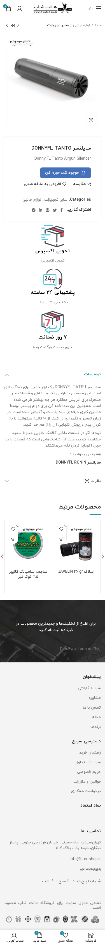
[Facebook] (61, 210)
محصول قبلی (18, 25)
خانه (97, 25)
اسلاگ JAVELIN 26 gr (76, 571)
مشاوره (95, 698)
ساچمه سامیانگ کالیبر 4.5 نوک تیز (28, 574)
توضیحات (92, 374)
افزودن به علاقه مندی (42, 184)
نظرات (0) (93, 481)
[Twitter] (55, 210)
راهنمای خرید (90, 752)
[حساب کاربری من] (19, 8)
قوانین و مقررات (87, 781)
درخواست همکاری (86, 791)
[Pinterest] (47, 210)
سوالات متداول (88, 762)
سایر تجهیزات (58, 25)
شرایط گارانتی (89, 688)
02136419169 (90, 870)
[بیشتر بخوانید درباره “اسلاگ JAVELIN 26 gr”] (61, 539)
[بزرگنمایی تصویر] (91, 120)
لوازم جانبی (81, 25)
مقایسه (79, 184)
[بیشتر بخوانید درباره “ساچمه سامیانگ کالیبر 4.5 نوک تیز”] (13, 539)
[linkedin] (40, 210)
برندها (96, 727)
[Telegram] (33, 210)
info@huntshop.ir (85, 859)
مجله (96, 717)
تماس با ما (92, 707)
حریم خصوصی (89, 771)
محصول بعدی (7, 25)
